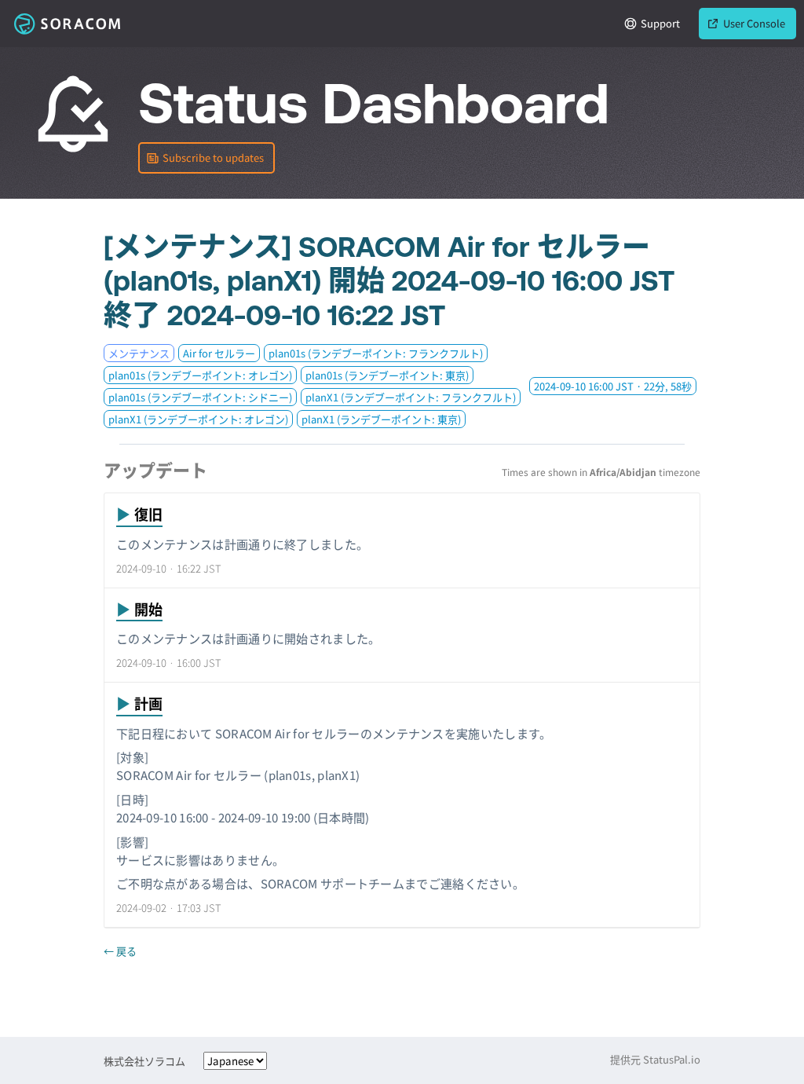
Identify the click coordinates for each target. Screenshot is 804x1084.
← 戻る (120, 950)
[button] (206, 158)
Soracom (67, 23)
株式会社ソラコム (144, 1060)
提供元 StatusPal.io (655, 1059)
